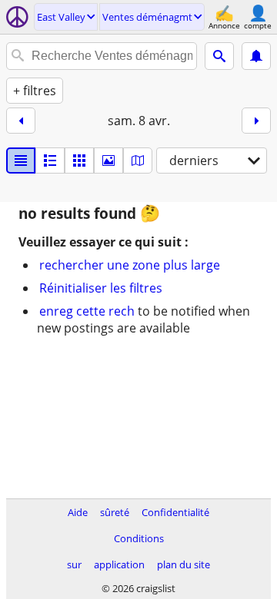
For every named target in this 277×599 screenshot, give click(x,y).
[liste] (20, 160)
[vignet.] (50, 160)
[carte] (137, 160)
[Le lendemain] (256, 121)
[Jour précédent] (20, 121)
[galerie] (108, 160)
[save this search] (256, 56)
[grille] (79, 160)
